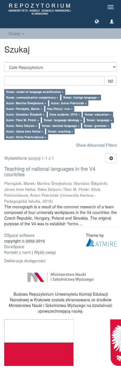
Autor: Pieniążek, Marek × (24, 109)
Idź (110, 81)
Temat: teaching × (60, 131)
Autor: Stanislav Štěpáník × (25, 114)
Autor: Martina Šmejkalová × (26, 103)
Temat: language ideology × (63, 120)
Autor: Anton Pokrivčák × (69, 103)
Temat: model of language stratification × (34, 92)
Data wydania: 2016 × (65, 114)
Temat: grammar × (96, 126)
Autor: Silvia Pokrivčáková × (26, 137)
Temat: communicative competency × (32, 97)
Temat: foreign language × (81, 97)
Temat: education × (97, 114)
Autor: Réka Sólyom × (21, 126)
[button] (97, 21)
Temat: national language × (60, 126)
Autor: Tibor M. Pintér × (22, 120)
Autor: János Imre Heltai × (24, 131)
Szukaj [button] (14, 33)
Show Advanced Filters (96, 145)
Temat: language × (99, 120)
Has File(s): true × (60, 109)
